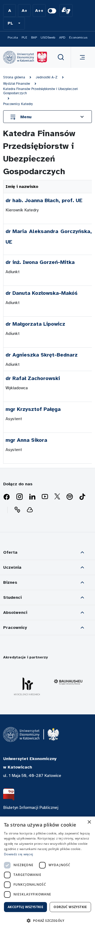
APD (62, 37)
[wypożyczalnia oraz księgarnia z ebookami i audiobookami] (30, 510)
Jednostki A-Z (47, 77)
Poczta (13, 37)
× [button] (89, 822)
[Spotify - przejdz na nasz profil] (69, 497)
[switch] (52, 10)
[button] (14, 23)
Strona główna (14, 77)
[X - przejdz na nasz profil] (57, 497)
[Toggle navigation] (81, 57)
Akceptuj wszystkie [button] (25, 907)
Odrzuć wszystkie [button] (70, 907)
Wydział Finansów (16, 84)
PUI (24, 37)
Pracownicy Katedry (18, 104)
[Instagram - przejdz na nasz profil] (19, 497)
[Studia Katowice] (25, 57)
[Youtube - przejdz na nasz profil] (45, 497)
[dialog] (47, 873)
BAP (34, 37)
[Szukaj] (61, 57)
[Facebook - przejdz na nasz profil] (6, 497)
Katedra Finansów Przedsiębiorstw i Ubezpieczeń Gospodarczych (40, 91)
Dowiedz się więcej (18, 854)
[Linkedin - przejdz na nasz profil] (32, 497)
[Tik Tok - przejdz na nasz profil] (82, 497)
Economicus (78, 37)
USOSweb (48, 37)
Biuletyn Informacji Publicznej (30, 807)
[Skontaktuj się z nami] (17, 510)
